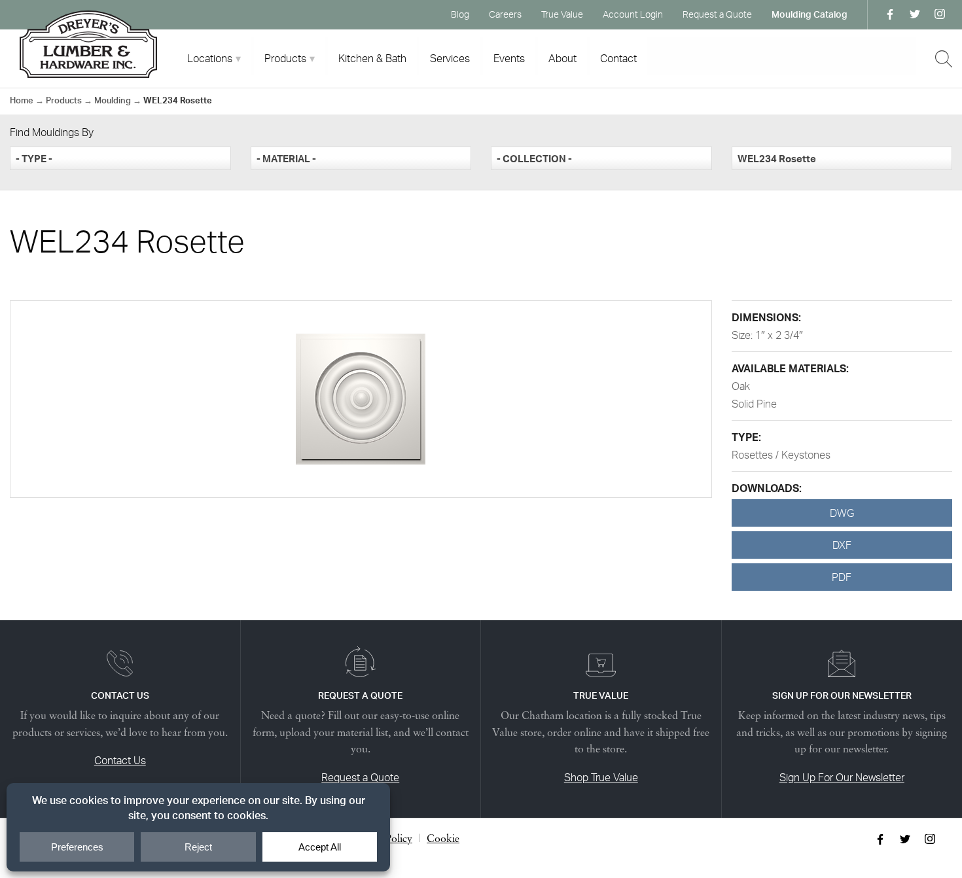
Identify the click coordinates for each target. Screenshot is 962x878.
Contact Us (120, 760)
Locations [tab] (209, 58)
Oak (741, 386)
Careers (505, 14)
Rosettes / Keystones (781, 454)
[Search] (943, 58)
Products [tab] (285, 58)
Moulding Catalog (809, 14)
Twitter (915, 14)
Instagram (940, 14)
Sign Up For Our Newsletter (841, 777)
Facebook (890, 14)
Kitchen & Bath (372, 58)
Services (450, 58)
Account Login (633, 14)
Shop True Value (601, 777)
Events (509, 58)
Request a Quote (717, 14)
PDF (841, 577)
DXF (841, 545)
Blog (460, 14)
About (562, 58)
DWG (842, 512)
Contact (618, 58)
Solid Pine (754, 403)
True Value (562, 14)
